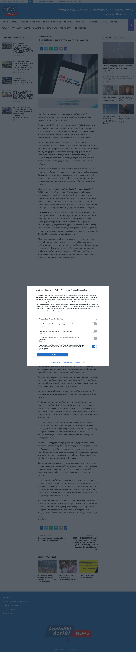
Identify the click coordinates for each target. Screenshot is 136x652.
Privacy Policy (80, 362)
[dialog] (68, 326)
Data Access (68, 362)
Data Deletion (56, 362)
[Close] (105, 290)
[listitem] (68, 319)
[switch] (94, 323)
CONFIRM (53, 354)
